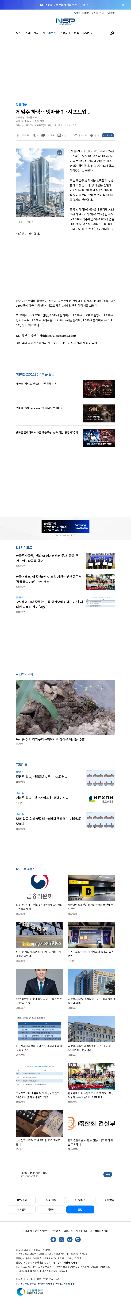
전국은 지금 (32, 33)
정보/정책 (22, 1200)
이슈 (76, 33)
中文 (102, 12)
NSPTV (87, 33)
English (85, 12)
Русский (111, 12)
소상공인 (65, 33)
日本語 (95, 12)
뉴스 (18, 33)
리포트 (51, 1209)
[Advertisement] (65, 70)
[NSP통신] (65, 21)
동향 (80, 1209)
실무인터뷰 (80, 1200)
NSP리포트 (49, 33)
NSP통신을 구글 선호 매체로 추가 (58, 5)
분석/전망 (109, 1200)
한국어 (77, 12)
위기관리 (21, 1209)
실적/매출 (51, 1200)
